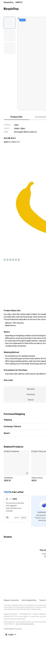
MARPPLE (19, 2)
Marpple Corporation (11, 600)
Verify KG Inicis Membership (25, 624)
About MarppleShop (29, 600)
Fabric (23, 128)
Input (23, 518)
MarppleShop (9, 2)
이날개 (16, 125)
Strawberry (8, 478)
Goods (16, 128)
